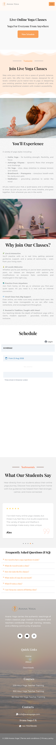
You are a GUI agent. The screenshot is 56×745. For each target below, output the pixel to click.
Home (28, 656)
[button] (23, 543)
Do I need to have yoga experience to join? (22, 559)
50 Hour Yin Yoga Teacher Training (28, 697)
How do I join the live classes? (17, 571)
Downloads (28, 667)
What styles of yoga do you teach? (18, 577)
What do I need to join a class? (17, 565)
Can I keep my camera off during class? (21, 589)
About (28, 662)
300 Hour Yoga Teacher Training (28, 691)
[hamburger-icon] (52, 4)
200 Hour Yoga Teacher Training (28, 685)
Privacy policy (48, 738)
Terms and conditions (30, 738)
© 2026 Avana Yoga (10, 738)
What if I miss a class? (13, 583)
